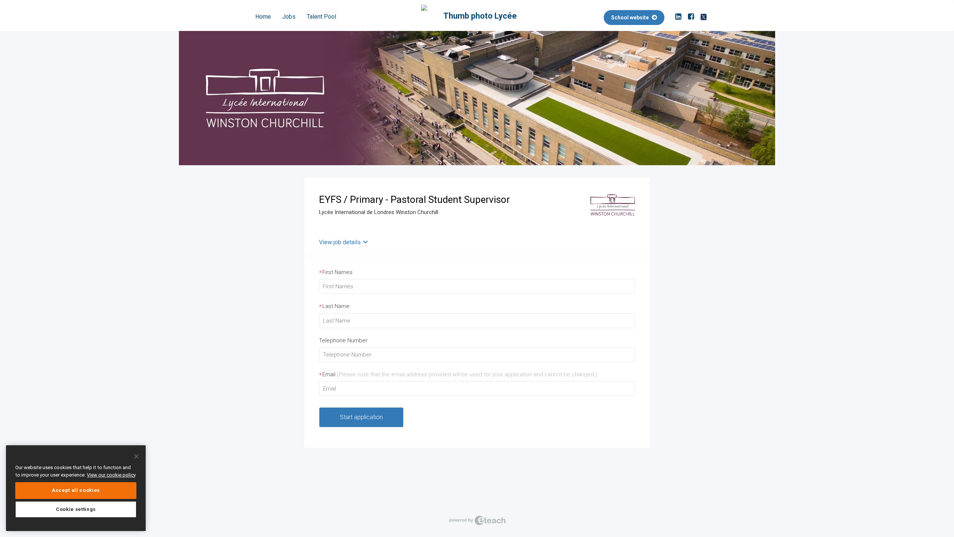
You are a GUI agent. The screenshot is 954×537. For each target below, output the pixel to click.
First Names (336, 272)
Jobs (289, 16)
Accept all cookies (76, 490)
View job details (340, 242)
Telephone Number (343, 340)
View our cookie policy (111, 475)
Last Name (334, 306)
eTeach (477, 520)
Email (458, 374)
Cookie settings (76, 509)
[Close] (136, 456)
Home (263, 16)
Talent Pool (321, 16)
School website (630, 18)
